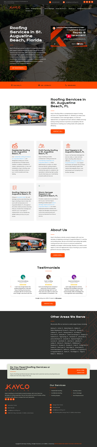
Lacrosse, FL (54, 341)
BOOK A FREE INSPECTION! (80, 371)
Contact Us (29, 10)
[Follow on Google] (92, 2)
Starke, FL (66, 351)
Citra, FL (60, 332)
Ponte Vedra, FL (79, 347)
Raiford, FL (66, 349)
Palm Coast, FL (61, 347)
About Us (71, 8)
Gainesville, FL (62, 334)
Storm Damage (49, 8)
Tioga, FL (82, 351)
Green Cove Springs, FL (73, 334)
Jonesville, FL (66, 339)
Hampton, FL (84, 334)
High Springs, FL (64, 336)
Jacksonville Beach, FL (56, 339)
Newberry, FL (54, 345)
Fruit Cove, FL (54, 334)
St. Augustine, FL (82, 349)
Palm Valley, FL (70, 347)
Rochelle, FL (73, 349)
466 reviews (58, 298)
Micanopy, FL (67, 343)
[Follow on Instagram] (87, 2)
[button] (86, 287)
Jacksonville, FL (82, 336)
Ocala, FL (75, 345)
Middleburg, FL (76, 343)
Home (27, 8)
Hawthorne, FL (54, 336)
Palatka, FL (53, 347)
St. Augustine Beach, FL (57, 351)
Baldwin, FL (77, 328)
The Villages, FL (74, 351)
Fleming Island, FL (68, 332)
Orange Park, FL (83, 345)
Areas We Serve (61, 8)
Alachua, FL (54, 328)
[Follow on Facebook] (84, 2)
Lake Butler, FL (62, 341)
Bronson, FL (73, 330)
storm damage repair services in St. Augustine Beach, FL (47, 204)
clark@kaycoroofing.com (14, 410)
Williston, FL (60, 353)
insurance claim (21, 197)
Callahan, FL (54, 332)
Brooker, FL (80, 330)
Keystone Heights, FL (76, 339)
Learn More (57, 255)
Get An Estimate (18, 68)
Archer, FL (60, 328)
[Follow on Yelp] (90, 2)
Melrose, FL (60, 343)
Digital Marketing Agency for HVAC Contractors (68, 443)
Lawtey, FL (53, 343)
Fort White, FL (77, 332)
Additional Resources (84, 8)
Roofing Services (36, 8)
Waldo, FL (53, 353)
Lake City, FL (70, 341)
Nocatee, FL (62, 345)
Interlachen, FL (73, 336)
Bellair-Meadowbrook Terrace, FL (60, 330)
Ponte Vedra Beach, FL (57, 349)
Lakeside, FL (78, 341)
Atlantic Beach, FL (68, 328)
